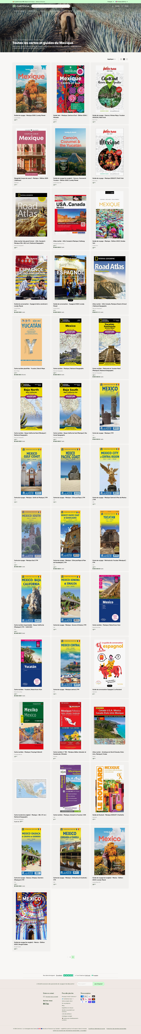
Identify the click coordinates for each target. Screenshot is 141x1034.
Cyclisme (43, 11)
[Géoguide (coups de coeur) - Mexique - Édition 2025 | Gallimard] (31, 156)
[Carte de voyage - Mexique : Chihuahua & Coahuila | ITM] (70, 856)
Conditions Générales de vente (96, 1028)
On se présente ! (66, 1003)
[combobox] (111, 1)
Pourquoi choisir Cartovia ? (69, 996)
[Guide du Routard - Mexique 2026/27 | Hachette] (109, 792)
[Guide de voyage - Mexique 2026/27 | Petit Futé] (109, 155)
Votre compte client (67, 1001)
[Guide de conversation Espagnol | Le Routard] (109, 667)
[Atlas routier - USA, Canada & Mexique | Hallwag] (70, 219)
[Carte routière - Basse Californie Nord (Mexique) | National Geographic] (31, 412)
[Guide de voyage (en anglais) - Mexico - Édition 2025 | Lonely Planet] (109, 856)
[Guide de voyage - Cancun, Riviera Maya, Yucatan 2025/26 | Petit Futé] (109, 93)
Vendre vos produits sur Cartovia (68, 1010)
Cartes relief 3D (68, 11)
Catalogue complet (67, 1016)
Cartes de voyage (19, 11)
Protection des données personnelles (116, 1028)
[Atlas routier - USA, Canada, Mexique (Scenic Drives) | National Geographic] (109, 283)
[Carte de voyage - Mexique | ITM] (109, 411)
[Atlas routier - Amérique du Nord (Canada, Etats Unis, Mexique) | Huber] (109, 730)
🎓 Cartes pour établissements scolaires (70, 1019)
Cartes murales (54, 11)
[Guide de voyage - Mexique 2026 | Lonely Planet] (31, 92)
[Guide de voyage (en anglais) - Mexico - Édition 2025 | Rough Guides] (31, 920)
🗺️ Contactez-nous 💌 (68, 998)
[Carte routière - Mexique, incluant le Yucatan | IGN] (70, 792)
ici (43, 48)
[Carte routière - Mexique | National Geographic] (70, 346)
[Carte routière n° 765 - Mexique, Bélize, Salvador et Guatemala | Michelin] (70, 730)
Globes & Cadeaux (91, 11)
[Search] (68, 6)
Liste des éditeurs (66, 1013)
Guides (79, 11)
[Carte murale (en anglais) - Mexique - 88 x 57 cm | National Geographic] (31, 793)
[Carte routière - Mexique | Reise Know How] (109, 602)
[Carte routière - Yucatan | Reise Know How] (31, 667)
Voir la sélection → (60, 1)
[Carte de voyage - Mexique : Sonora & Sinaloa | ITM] (70, 602)
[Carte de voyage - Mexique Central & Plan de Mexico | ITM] (109, 476)
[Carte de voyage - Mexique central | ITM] (70, 667)
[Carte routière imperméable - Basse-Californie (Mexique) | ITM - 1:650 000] (31, 604)
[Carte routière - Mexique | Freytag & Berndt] (31, 729)
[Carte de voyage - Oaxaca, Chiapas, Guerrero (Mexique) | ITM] (31, 857)
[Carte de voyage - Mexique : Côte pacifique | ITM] (70, 475)
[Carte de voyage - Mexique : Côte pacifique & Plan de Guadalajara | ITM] (70, 539)
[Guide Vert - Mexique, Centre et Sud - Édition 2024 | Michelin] (70, 93)
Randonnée (32, 11)
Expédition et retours (67, 1007)
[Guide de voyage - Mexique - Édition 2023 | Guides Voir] (109, 219)
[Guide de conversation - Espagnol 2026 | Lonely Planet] (70, 283)
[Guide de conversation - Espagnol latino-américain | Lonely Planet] (31, 283)
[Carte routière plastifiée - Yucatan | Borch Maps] (31, 346)
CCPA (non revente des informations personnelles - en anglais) (69, 1030)
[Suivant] (72, 957)
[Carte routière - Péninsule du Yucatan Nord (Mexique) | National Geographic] (109, 347)
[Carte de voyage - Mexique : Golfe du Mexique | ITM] (31, 475)
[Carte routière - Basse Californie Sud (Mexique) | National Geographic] (70, 412)
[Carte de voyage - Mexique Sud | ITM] (31, 538)
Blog (63, 1005)
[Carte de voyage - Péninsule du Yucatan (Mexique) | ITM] (109, 539)
